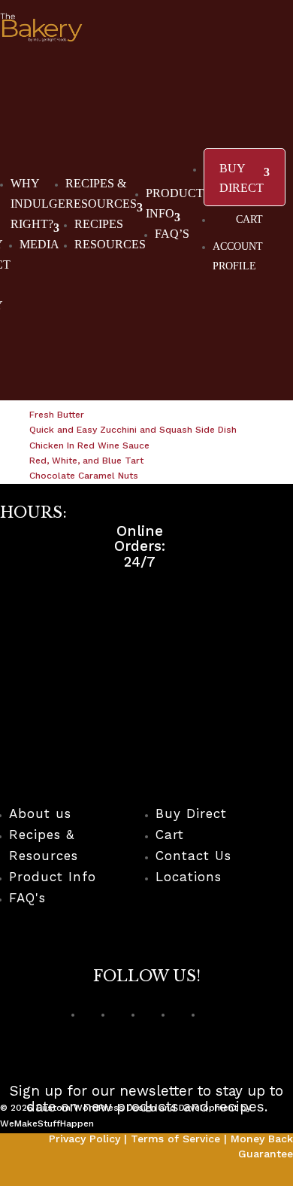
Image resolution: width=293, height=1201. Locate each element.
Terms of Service (175, 1139)
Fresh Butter (56, 414)
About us (40, 813)
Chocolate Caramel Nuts (83, 475)
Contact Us (193, 855)
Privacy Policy (84, 1139)
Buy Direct (191, 813)
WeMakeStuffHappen (47, 1123)
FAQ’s (172, 233)
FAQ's (27, 897)
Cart (249, 219)
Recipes (98, 223)
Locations (189, 876)
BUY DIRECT (241, 178)
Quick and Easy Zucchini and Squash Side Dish (133, 429)
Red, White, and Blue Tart (86, 460)
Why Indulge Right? (38, 203)
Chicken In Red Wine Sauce (89, 445)
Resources (110, 244)
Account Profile (238, 256)
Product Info (52, 876)
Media (39, 244)
